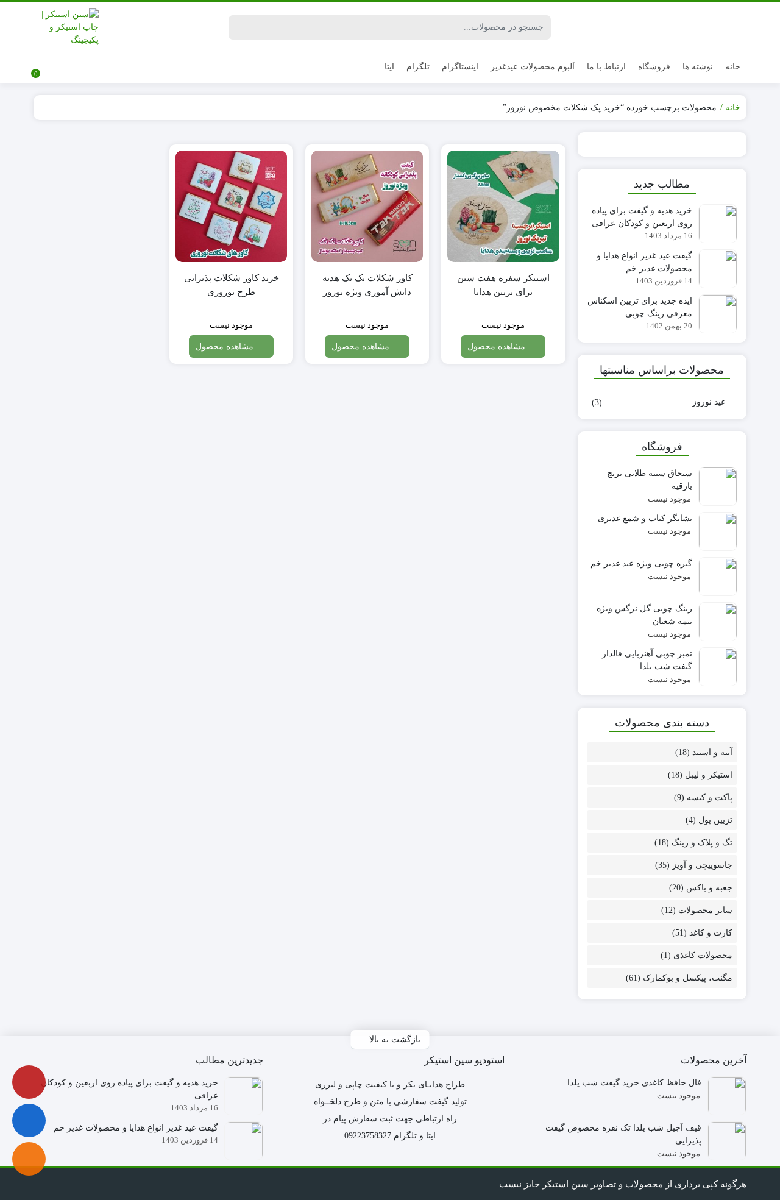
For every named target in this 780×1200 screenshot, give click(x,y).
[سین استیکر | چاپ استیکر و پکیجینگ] (66, 27)
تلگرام (418, 66)
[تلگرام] (29, 1120)
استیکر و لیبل (708, 774)
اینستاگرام (460, 66)
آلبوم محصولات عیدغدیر (533, 66)
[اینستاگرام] (29, 1082)
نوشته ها (697, 66)
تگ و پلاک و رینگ (702, 842)
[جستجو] (239, 27)
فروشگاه (654, 66)
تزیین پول (715, 820)
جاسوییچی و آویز (702, 865)
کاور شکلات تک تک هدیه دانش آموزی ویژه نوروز (367, 285)
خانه (732, 66)
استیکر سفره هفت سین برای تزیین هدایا (503, 285)
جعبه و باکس (709, 887)
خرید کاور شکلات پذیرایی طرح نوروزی (231, 285)
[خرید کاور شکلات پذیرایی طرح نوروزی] (231, 206)
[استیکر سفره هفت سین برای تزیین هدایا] (503, 206)
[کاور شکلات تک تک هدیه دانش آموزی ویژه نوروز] (367, 206)
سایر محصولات (705, 910)
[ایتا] (29, 1159)
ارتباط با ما (606, 66)
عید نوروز (709, 402)
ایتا (389, 66)
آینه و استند (712, 752)
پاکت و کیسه (709, 797)
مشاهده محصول (497, 346)
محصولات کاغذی (702, 955)
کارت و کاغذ (710, 932)
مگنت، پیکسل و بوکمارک (687, 977)
